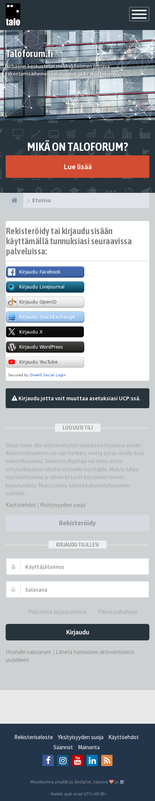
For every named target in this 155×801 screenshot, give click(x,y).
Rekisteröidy (77, 522)
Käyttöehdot (21, 504)
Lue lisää (78, 166)
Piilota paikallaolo (118, 611)
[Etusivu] (14, 200)
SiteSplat (82, 781)
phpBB (61, 781)
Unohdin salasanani (28, 651)
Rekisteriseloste (33, 737)
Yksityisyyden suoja (62, 504)
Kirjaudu (77, 632)
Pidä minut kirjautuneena (57, 611)
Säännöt (63, 747)
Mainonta (89, 747)
